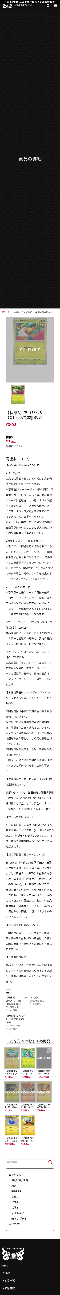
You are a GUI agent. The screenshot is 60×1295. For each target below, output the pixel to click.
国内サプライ (18, 1218)
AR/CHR (15, 1186)
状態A (13, 1202)
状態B (13, 1207)
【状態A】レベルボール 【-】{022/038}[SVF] (16, 1019)
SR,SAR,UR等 (18, 1180)
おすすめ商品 (16, 1213)
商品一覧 (9, 1280)
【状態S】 (35, 997)
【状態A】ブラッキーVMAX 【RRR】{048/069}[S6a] (16, 1000)
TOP (4, 312)
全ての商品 (15, 1175)
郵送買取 (9, 1288)
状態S (13, 1196)
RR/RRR (15, 1191)
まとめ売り (15, 1224)
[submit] (50, 1162)
